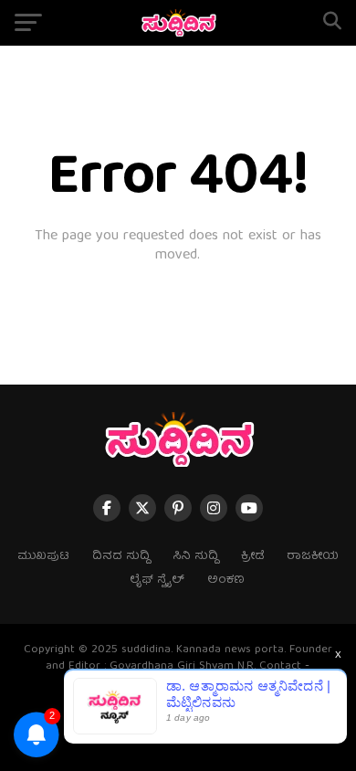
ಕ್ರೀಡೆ (252, 556)
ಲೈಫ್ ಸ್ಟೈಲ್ (157, 580)
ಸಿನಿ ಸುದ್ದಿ (195, 556)
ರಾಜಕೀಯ (313, 556)
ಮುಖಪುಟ (43, 556)
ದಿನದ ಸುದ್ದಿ (121, 556)
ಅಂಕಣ (226, 580)
